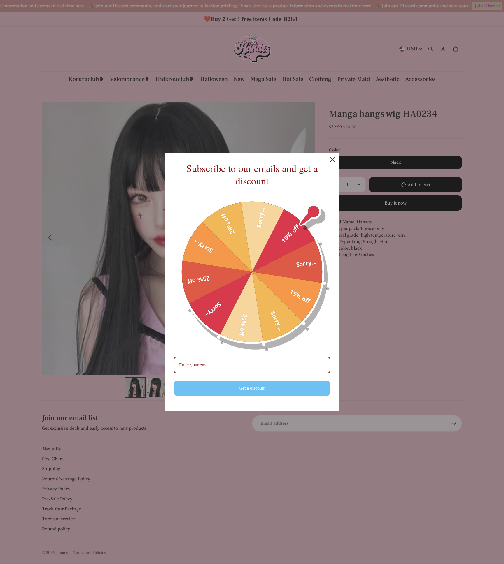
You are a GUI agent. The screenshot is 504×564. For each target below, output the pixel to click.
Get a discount (252, 388)
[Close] (333, 160)
